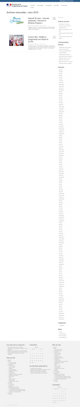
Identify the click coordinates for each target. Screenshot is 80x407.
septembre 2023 (61, 133)
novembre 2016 (61, 282)
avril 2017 (60, 273)
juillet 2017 (61, 268)
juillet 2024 (61, 115)
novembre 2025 (61, 86)
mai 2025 (60, 97)
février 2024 (61, 124)
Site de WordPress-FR (62, 337)
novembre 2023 (61, 129)
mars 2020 (60, 209)
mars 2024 (60, 122)
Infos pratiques (10, 364)
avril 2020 (60, 208)
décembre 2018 (61, 237)
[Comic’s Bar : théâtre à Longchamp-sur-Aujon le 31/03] (16, 40)
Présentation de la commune (13, 375)
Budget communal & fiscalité (14, 387)
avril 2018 (60, 251)
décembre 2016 (61, 280)
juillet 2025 (61, 93)
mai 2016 (60, 289)
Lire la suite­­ (39, 49)
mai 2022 (60, 162)
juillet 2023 (61, 137)
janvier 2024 (61, 126)
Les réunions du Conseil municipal (14, 391)
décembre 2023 (61, 128)
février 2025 (61, 102)
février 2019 (61, 233)
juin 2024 (60, 117)
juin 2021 (60, 182)
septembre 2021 (61, 177)
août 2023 (60, 135)
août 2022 (60, 157)
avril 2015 (60, 308)
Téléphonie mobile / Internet (13, 381)
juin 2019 (60, 226)
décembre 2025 (61, 84)
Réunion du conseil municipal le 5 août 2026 (15, 350)
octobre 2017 (61, 262)
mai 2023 (60, 140)
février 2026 (61, 80)
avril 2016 (60, 291)
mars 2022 (60, 166)
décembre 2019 (61, 215)
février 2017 (61, 277)
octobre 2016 (61, 284)
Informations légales (12, 363)
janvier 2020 (61, 213)
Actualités (9, 360)
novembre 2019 (61, 217)
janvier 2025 (61, 104)
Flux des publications (62, 333)
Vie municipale (55, 373)
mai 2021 (60, 184)
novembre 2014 (61, 315)
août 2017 (60, 266)
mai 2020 (60, 206)
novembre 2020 (61, 195)
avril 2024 (60, 120)
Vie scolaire (55, 380)
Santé (10, 377)
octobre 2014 (61, 317)
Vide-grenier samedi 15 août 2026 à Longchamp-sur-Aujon (17, 348)
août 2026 (60, 69)
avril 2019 (60, 229)
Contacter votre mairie (12, 362)
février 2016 (61, 295)
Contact (9, 361)
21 (36, 358)
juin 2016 (60, 288)
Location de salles (12, 373)
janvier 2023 (61, 148)
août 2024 (60, 113)
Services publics (11, 380)
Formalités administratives (13, 370)
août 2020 (60, 200)
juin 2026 (60, 73)
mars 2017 (60, 275)
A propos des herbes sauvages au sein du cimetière (16, 353)
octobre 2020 (61, 197)
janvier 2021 (61, 191)
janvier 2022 (61, 169)
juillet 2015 (61, 302)
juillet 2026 (61, 71)
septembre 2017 (61, 264)
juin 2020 (60, 204)
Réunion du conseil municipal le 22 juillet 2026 (38, 371)
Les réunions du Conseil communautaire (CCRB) (17, 390)
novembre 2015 (61, 300)
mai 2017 (60, 271)
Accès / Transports (58, 353)
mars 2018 (60, 253)
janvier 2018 (61, 257)
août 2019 (60, 222)
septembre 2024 (61, 111)
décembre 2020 (61, 193)
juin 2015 (60, 304)
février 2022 (61, 168)
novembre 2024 (61, 108)
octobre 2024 (61, 109)
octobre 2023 (61, 131)
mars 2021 (60, 188)
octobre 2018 (61, 240)
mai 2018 (60, 249)
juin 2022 (60, 160)
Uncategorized (41, 25)
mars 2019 (60, 231)
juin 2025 (60, 95)
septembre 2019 (61, 220)
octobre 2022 (61, 153)
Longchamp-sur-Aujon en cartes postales (15, 374)
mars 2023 (60, 144)
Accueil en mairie (12, 367)
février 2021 (61, 189)
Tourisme (10, 382)
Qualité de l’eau (11, 376)
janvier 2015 (61, 311)
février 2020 (61, 211)
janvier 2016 (61, 297)
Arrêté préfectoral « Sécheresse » (64, 24)
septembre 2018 (61, 242)
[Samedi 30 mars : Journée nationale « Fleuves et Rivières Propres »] (16, 20)
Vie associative (10, 383)
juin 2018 (60, 248)
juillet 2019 (61, 224)
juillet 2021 (61, 180)
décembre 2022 (61, 149)
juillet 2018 (61, 246)
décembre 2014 (61, 313)
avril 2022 (60, 164)
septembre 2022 (61, 155)
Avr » (33, 362)
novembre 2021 (61, 173)
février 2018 (61, 255)
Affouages (10, 368)
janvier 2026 (61, 82)
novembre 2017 (61, 260)
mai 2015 (60, 306)
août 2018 (60, 244)
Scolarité (10, 394)
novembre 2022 (61, 151)
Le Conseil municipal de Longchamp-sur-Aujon (17, 389)
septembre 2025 (61, 89)
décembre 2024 (61, 106)
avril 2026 (60, 77)
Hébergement (11, 371)
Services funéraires (12, 378)
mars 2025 (60, 100)
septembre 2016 (61, 286)
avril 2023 (60, 142)
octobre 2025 (61, 88)
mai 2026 (60, 75)
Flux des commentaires (63, 335)
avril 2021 (60, 186)
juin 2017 (60, 269)
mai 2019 (60, 228)
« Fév (30, 362)
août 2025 (60, 91)
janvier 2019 (61, 235)
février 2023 (61, 146)
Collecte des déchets (12, 369)
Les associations (11, 384)
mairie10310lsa (32, 25)
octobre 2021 (61, 175)
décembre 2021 (61, 171)
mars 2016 (60, 293)
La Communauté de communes (14, 388)
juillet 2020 (61, 202)
